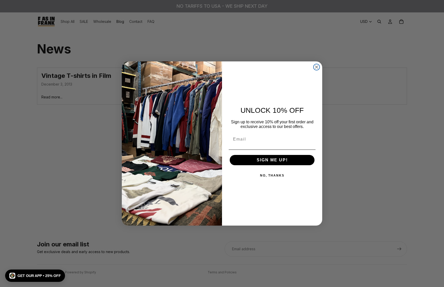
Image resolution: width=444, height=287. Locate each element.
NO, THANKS (272, 175)
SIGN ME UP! (272, 160)
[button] (35, 276)
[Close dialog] (316, 67)
